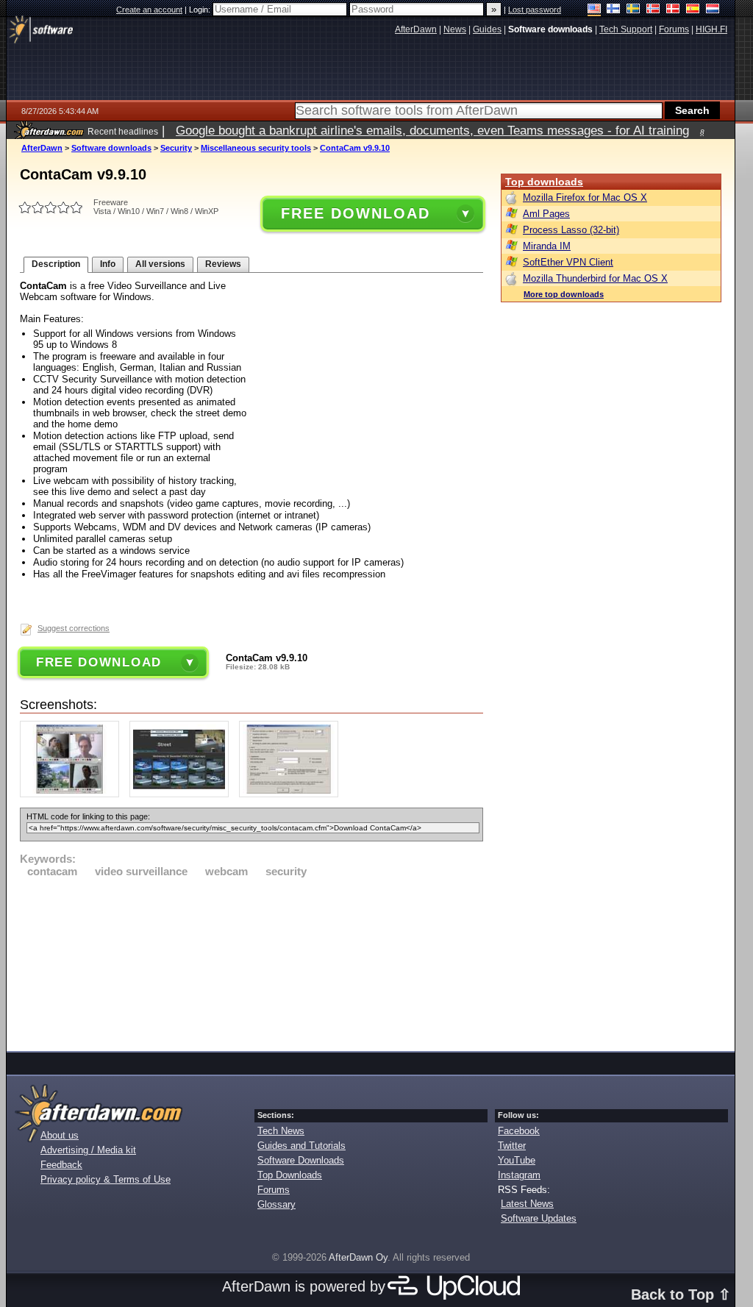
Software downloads (111, 147)
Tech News (280, 1130)
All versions (160, 264)
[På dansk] (673, 10)
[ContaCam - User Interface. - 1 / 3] (73, 793)
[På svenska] (633, 10)
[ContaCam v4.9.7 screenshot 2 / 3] (182, 793)
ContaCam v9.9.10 (355, 147)
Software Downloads (300, 1160)
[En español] (693, 10)
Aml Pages (546, 213)
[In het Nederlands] (713, 10)
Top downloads (544, 182)
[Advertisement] (251, 962)
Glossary (276, 1204)
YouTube (516, 1160)
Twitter (512, 1145)
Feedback (61, 1164)
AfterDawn (42, 147)
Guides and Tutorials (301, 1145)
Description (56, 264)
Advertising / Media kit (88, 1149)
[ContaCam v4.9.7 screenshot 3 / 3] (292, 793)
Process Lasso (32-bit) (571, 229)
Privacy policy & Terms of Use (105, 1179)
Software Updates (539, 1218)
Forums (273, 1189)
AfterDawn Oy (358, 1257)
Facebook (519, 1130)
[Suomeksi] (614, 10)
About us (59, 1135)
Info (107, 264)
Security (176, 147)
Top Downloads (289, 1174)
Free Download (355, 213)
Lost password (534, 9)
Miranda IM (547, 246)
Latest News (527, 1203)
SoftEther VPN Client (568, 262)
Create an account (149, 9)
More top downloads (564, 294)
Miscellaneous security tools (256, 147)
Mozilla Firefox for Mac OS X (585, 197)
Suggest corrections (74, 628)
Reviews (223, 264)
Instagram (519, 1174)
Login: (201, 9)
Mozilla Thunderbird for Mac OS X (595, 278)
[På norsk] (653, 10)
